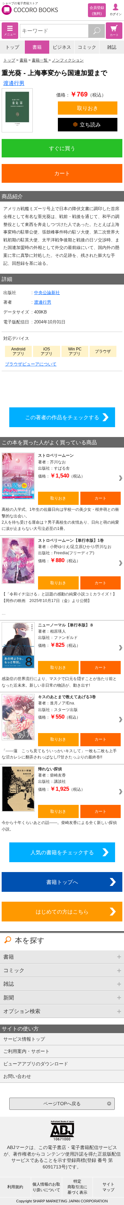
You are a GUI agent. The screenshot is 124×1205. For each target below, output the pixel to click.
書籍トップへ (62, 882)
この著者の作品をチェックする (62, 417)
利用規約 (15, 1187)
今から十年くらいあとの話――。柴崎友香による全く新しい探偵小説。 (59, 825)
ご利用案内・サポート (26, 1051)
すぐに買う (62, 148)
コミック (87, 47)
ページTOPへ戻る (62, 1103)
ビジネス (62, 47)
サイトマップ (108, 1187)
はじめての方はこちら (62, 912)
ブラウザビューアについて (31, 364)
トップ (12, 47)
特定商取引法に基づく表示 (77, 1187)
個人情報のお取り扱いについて (46, 1187)
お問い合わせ (17, 1076)
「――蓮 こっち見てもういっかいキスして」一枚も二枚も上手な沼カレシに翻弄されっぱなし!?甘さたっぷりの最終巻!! (59, 754)
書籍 (37, 47)
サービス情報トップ (24, 1039)
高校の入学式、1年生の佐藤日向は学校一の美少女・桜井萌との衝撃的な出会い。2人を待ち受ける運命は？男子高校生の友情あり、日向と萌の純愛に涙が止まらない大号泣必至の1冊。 (60, 519)
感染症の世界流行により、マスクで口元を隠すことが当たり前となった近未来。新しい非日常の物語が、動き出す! (59, 681)
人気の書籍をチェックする (62, 852)
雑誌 (111, 47)
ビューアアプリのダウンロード (35, 1063)
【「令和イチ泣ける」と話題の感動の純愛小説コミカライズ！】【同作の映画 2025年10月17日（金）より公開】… (59, 604)
